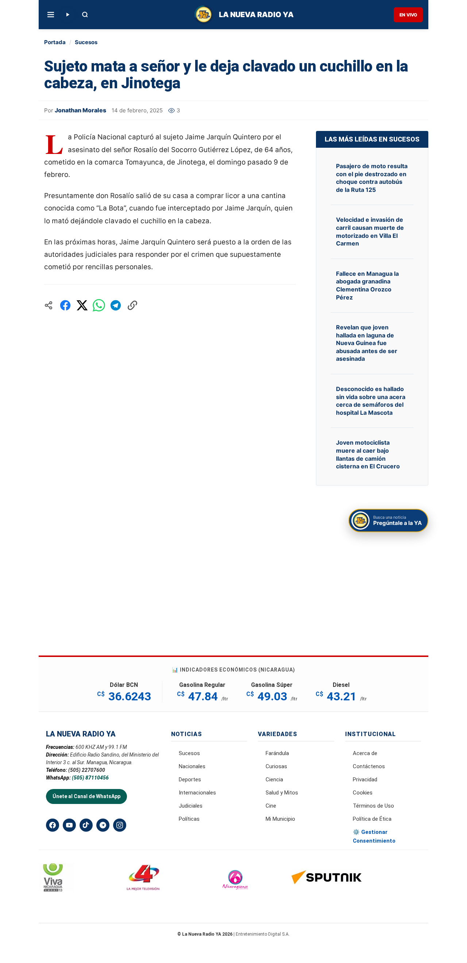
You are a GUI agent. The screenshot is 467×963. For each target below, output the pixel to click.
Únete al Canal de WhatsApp (86, 796)
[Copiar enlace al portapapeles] (132, 305)
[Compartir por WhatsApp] (99, 305)
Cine (271, 805)
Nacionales (192, 766)
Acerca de (365, 753)
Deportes (190, 779)
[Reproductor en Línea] (67, 14)
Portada (55, 42)
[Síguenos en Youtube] (69, 825)
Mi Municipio (280, 819)
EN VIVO (408, 15)
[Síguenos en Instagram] (119, 825)
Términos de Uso (373, 805)
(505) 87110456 (90, 778)
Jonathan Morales (80, 110)
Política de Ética (372, 819)
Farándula (277, 753)
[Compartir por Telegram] (115, 305)
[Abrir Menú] (50, 14)
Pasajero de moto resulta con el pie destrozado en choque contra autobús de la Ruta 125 (372, 177)
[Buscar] (85, 14)
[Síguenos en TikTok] (86, 825)
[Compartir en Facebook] (65, 305)
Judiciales (190, 805)
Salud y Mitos (282, 792)
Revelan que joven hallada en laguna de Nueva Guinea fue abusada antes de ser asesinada (366, 343)
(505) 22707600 (86, 770)
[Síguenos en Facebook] (52, 825)
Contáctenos (369, 766)
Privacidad (365, 779)
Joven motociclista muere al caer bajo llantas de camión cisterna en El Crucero (368, 454)
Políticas (189, 819)
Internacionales (197, 792)
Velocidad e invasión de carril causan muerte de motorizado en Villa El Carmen (370, 231)
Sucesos (86, 42)
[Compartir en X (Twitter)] (82, 305)
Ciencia (274, 779)
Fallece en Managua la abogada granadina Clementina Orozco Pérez (367, 285)
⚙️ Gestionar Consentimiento (374, 836)
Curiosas (276, 766)
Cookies (363, 792)
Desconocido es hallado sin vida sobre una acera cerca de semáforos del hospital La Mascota (370, 400)
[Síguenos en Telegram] (102, 825)
